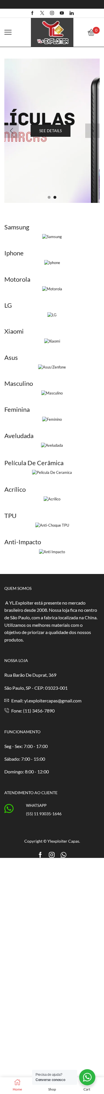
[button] (49, 197)
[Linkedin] (72, 13)
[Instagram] (52, 13)
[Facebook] (32, 13)
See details (50, 130)
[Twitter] (42, 13)
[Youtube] (62, 13)
